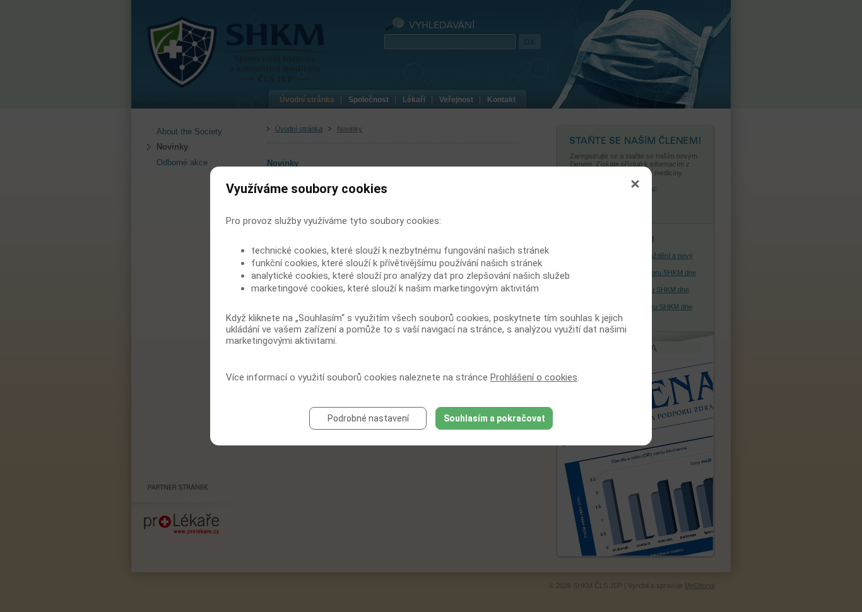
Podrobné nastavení (368, 418)
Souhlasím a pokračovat (494, 418)
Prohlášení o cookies (533, 377)
